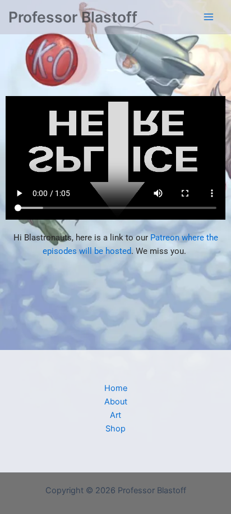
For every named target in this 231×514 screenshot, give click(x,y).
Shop (115, 429)
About (115, 402)
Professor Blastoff (72, 17)
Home (115, 388)
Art (115, 415)
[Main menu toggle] (208, 17)
